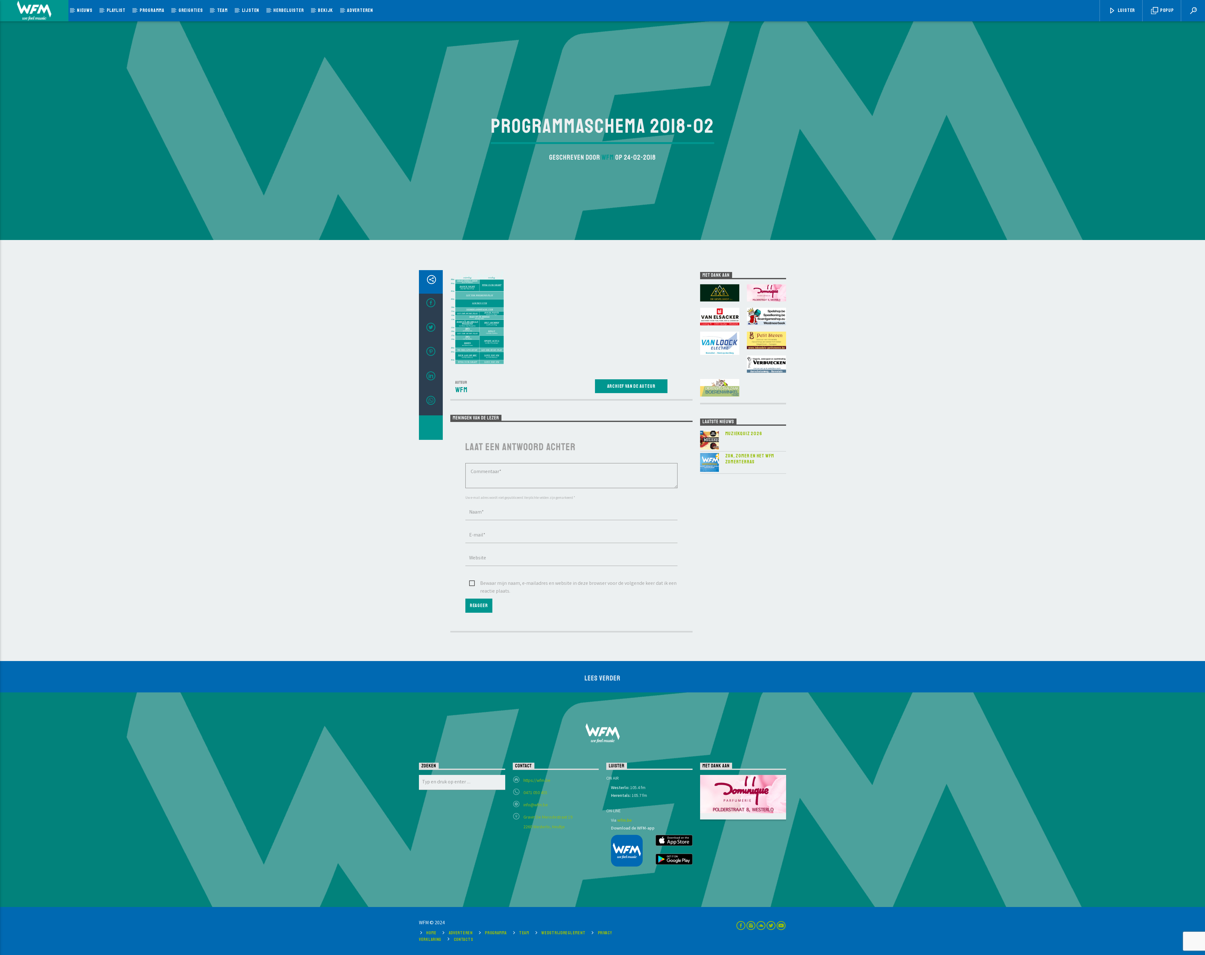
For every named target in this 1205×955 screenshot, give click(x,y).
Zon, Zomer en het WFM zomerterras (749, 459)
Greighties (191, 10)
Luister (1126, 10)
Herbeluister (288, 10)
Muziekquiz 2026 (743, 434)
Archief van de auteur (631, 386)
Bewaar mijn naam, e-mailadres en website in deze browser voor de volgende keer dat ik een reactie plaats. (578, 584)
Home (431, 933)
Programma (152, 10)
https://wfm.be (536, 781)
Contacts (463, 939)
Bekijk (325, 10)
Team (222, 10)
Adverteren (360, 10)
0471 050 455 (535, 793)
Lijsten (251, 10)
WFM (608, 157)
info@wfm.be (535, 805)
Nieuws (85, 10)
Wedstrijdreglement (563, 933)
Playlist (116, 10)
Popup (1166, 10)
